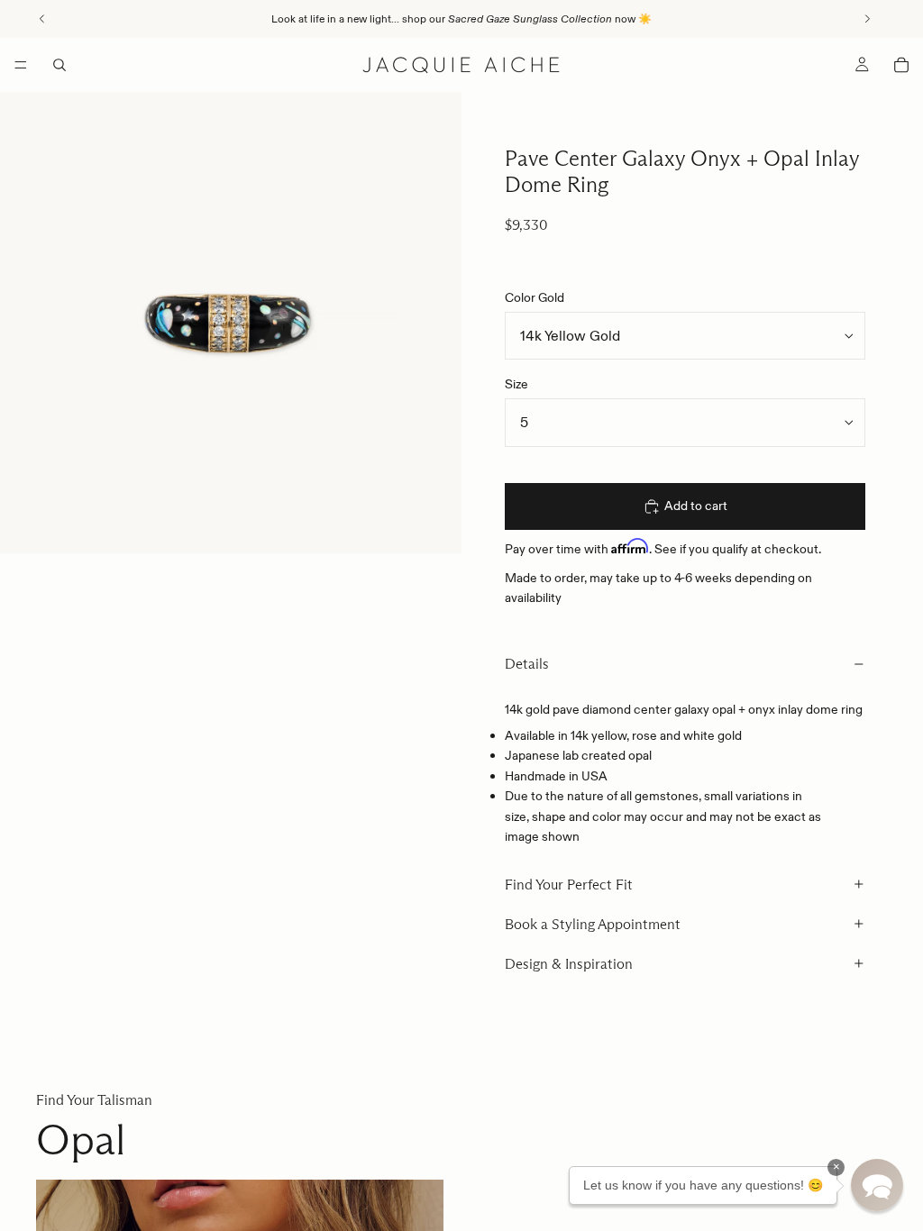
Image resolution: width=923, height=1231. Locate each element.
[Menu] (20, 65)
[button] (877, 1185)
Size (516, 384)
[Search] (59, 65)
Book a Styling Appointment (593, 924)
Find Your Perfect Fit (569, 884)
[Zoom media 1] (231, 322)
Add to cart (695, 505)
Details (527, 663)
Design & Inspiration (569, 963)
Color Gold (534, 297)
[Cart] (901, 65)
